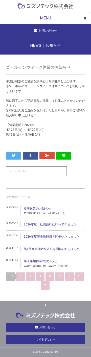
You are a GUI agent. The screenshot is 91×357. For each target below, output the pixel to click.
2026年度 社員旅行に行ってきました (50, 224)
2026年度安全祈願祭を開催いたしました (51, 236)
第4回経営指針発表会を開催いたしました (52, 249)
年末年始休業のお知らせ (40, 261)
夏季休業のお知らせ (37, 208)
